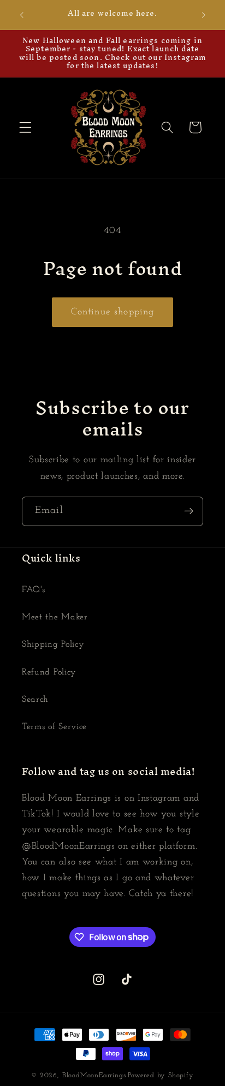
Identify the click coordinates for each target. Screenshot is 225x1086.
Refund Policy (49, 672)
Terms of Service (54, 727)
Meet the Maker (55, 617)
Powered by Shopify (161, 1075)
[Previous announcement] (21, 15)
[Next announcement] (204, 15)
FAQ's (33, 590)
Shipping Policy (53, 644)
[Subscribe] (189, 511)
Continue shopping (113, 312)
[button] (25, 127)
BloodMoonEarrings (94, 1075)
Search (35, 699)
